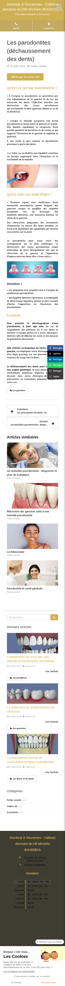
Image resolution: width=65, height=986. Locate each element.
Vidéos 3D (12, 806)
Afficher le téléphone (35, 864)
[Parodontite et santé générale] (32, 573)
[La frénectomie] (32, 536)
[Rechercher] (54, 617)
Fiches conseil (14, 800)
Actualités (12, 812)
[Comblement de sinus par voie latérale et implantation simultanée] (32, 643)
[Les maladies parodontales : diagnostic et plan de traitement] (32, 455)
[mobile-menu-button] (59, 6)
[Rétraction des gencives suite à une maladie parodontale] (32, 496)
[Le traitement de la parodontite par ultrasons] (32, 693)
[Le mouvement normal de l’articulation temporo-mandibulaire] (32, 744)
